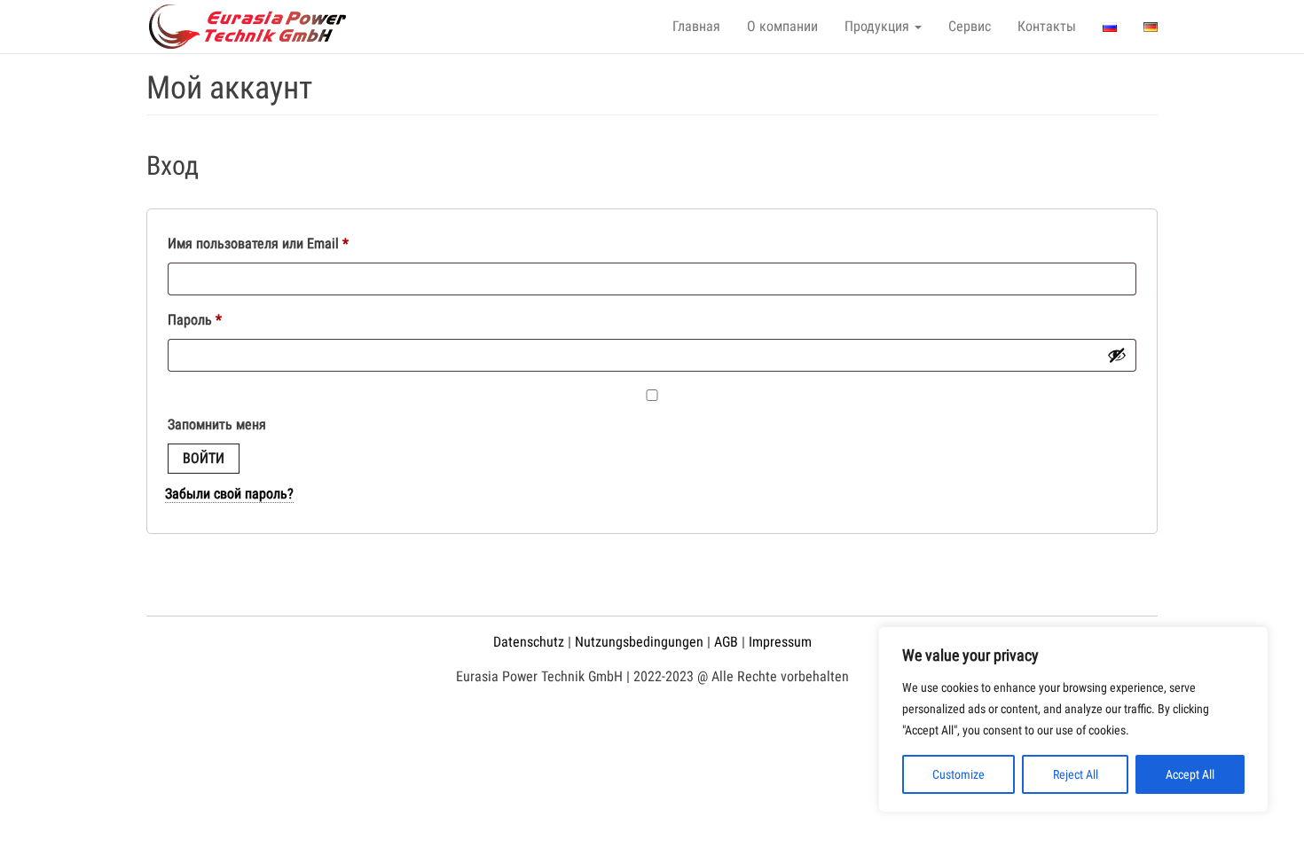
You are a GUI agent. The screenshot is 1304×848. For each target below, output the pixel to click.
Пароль (233, 319)
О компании (782, 26)
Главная (696, 26)
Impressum (780, 641)
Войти (203, 458)
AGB (726, 641)
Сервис (969, 26)
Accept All (1190, 774)
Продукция (878, 26)
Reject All (1075, 774)
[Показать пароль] (1117, 355)
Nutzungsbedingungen (639, 641)
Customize (958, 774)
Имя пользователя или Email (296, 243)
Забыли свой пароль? (229, 493)
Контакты (1046, 26)
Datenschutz (528, 641)
